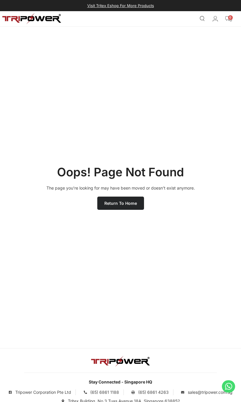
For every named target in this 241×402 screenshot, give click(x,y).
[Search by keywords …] (202, 19)
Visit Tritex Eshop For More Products (120, 5)
